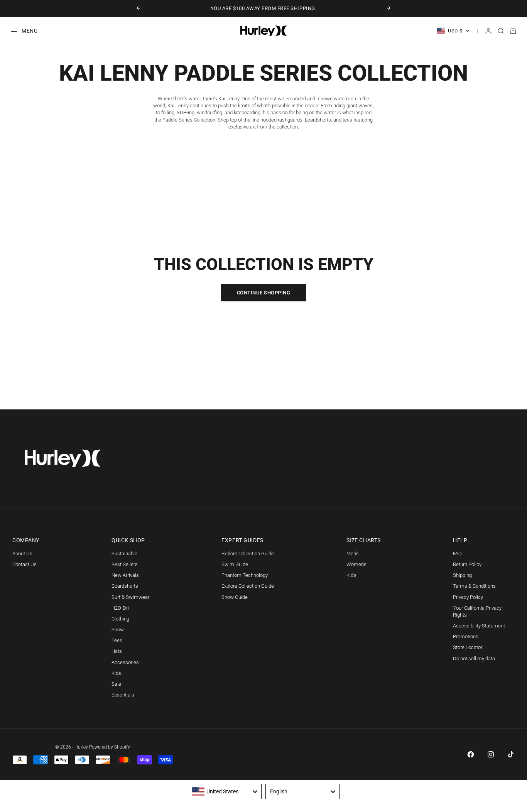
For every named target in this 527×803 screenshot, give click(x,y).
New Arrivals (125, 575)
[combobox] (225, 791)
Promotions (465, 636)
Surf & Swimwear (130, 597)
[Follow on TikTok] (511, 754)
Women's (356, 564)
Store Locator (467, 647)
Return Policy (467, 564)
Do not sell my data (474, 658)
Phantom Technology (244, 575)
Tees (116, 640)
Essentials (122, 695)
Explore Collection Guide (247, 553)
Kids (116, 673)
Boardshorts (124, 586)
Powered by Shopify (109, 747)
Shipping (462, 575)
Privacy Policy (468, 597)
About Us (22, 553)
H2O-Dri (120, 608)
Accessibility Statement (479, 626)
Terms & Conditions (474, 586)
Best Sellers (124, 564)
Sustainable (124, 553)
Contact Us (24, 564)
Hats (116, 651)
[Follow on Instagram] (491, 754)
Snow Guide (234, 597)
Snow (117, 629)
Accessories (125, 662)
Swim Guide (234, 564)
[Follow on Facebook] (471, 754)
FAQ (457, 553)
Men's (352, 553)
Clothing (120, 619)
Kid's (351, 575)
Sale (116, 684)
